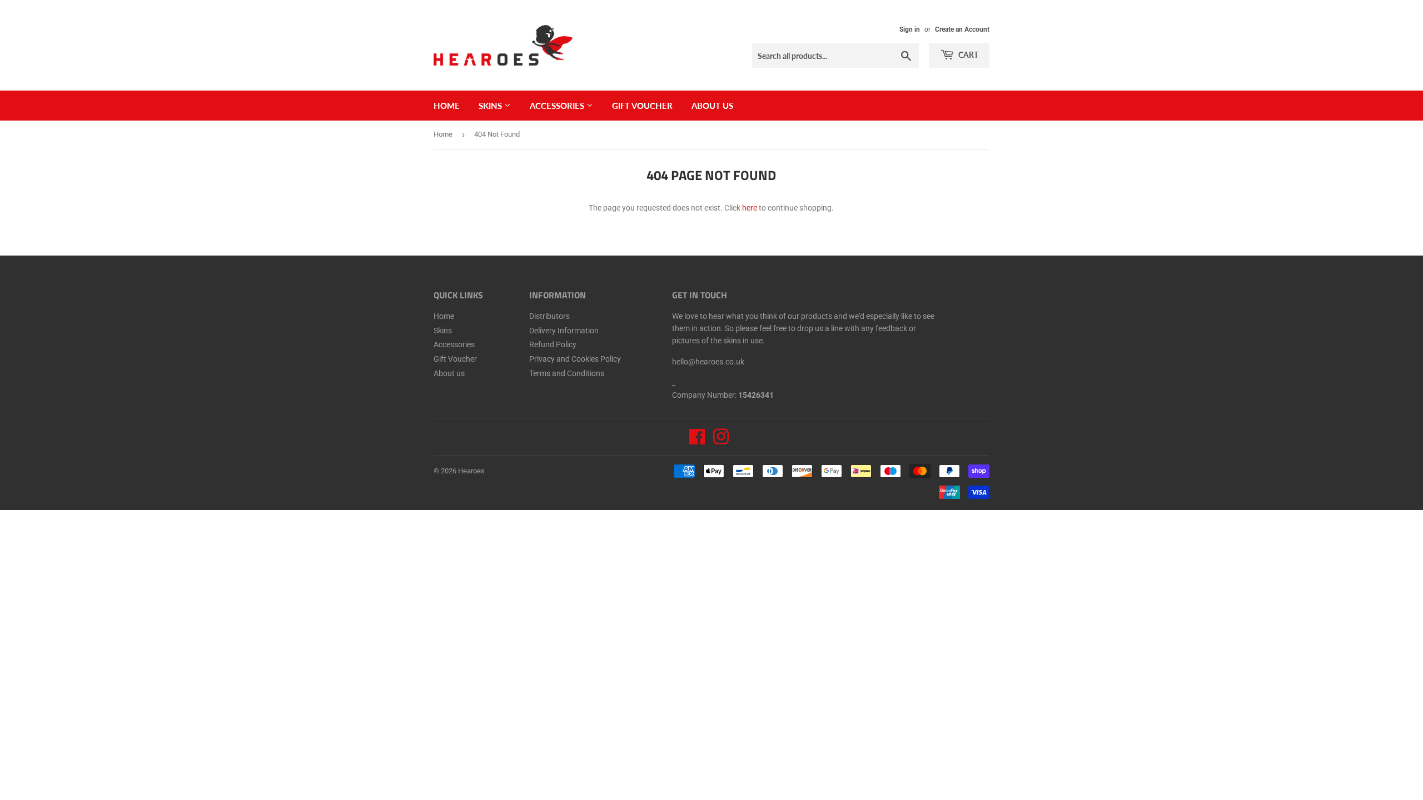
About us (712, 106)
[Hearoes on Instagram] (721, 440)
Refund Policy (552, 344)
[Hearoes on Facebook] (697, 440)
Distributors (549, 316)
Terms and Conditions (566, 373)
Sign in (909, 29)
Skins (491, 106)
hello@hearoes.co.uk (708, 361)
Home (447, 106)
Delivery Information (564, 330)
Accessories (558, 106)
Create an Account (962, 29)
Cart (967, 54)
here (749, 207)
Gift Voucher (642, 106)
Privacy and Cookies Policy (575, 358)
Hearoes (471, 471)
